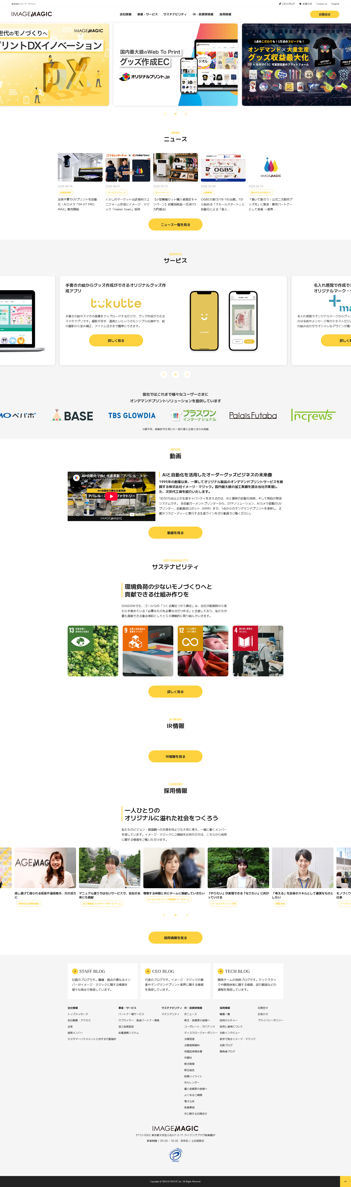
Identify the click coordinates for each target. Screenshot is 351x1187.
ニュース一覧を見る (175, 224)
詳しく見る (175, 691)
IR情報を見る (175, 756)
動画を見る (175, 532)
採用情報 (225, 14)
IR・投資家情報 (203, 14)
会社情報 (125, 14)
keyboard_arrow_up (345, 1181)
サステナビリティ (175, 14)
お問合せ (325, 14)
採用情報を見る (175, 937)
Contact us (321, 3)
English (335, 3)
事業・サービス (147, 14)
